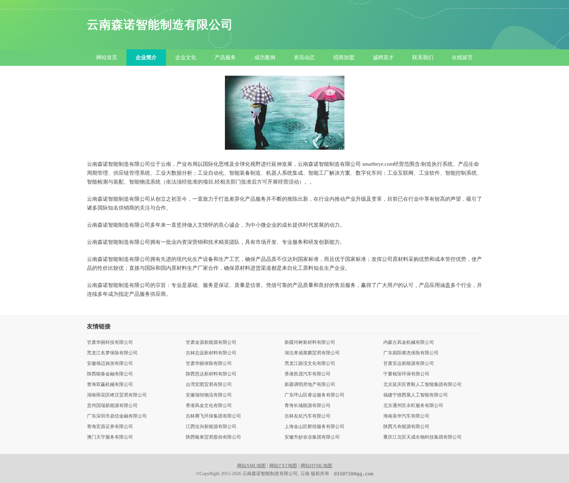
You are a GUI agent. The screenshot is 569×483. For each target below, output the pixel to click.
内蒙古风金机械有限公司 (408, 342)
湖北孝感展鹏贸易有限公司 (312, 353)
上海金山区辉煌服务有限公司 (314, 426)
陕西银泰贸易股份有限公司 (213, 437)
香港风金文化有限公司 (209, 405)
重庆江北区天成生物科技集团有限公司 (422, 437)
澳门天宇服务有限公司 (110, 437)
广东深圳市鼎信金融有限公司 (117, 416)
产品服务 (225, 57)
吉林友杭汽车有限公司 (307, 416)
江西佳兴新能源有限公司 (211, 426)
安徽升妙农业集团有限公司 (312, 437)
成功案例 (264, 57)
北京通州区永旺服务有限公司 (413, 405)
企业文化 (185, 57)
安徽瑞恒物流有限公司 (209, 395)
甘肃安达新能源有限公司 (408, 363)
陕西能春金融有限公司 (110, 374)
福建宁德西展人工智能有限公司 (415, 395)
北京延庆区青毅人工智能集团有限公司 (422, 384)
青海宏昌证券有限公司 (110, 426)
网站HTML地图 (316, 465)
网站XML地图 (251, 465)
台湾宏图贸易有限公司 (209, 384)
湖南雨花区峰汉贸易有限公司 (117, 395)
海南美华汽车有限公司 (406, 416)
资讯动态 (304, 57)
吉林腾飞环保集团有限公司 (213, 416)
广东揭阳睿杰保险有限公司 (411, 353)
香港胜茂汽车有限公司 (307, 374)
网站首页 (106, 57)
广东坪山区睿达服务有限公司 (314, 395)
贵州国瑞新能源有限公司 (112, 405)
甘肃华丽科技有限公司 (110, 342)
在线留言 (462, 57)
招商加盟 (343, 57)
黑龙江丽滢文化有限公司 (309, 363)
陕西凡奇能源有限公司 (406, 426)
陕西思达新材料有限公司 (211, 374)
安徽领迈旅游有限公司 (110, 363)
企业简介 (146, 57)
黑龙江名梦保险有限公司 (112, 353)
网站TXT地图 (283, 465)
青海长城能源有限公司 (307, 405)
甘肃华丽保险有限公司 (209, 363)
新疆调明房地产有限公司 (309, 384)
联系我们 (422, 57)
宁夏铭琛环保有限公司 (406, 374)
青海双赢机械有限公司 (110, 384)
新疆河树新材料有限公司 (309, 342)
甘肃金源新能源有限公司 (211, 342)
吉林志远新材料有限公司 (211, 353)
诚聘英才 (383, 57)
